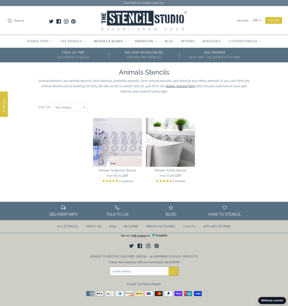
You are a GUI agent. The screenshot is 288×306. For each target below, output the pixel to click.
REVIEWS (188, 41)
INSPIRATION (146, 41)
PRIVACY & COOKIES (160, 226)
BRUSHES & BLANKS (110, 41)
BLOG (169, 41)
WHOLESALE (211, 41)
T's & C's (189, 226)
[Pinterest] (73, 21)
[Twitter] (51, 21)
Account (243, 20)
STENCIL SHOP (39, 41)
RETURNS (131, 226)
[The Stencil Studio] (144, 12)
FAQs (112, 226)
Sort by (44, 107)
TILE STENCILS (72, 41)
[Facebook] (58, 21)
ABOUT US (93, 226)
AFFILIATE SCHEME (217, 226)
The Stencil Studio (148, 284)
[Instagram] (66, 21)
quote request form (181, 86)
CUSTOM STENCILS (245, 41)
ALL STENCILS (67, 226)
